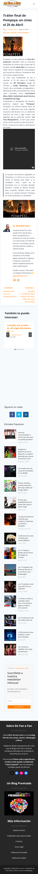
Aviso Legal (19, 847)
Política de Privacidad (19, 852)
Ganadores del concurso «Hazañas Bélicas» (10, 292)
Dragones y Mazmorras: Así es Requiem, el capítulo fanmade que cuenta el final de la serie (25, 454)
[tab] (15, 349)
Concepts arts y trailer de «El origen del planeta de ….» (19, 328)
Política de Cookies (19, 858)
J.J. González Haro (11, 29)
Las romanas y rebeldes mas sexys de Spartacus (25, 649)
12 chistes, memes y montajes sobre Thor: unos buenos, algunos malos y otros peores (25, 603)
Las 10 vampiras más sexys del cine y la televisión (25, 586)
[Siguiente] (30, 334)
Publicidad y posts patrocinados (19, 836)
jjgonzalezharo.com (20, 275)
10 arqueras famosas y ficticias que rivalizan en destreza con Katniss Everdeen (26, 521)
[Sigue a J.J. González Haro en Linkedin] (18, 280)
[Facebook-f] (12, 414)
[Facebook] (16, 773)
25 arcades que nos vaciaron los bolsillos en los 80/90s (25, 470)
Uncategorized (23, 32)
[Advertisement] (19, 381)
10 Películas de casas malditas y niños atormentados (25, 634)
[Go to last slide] (7, 334)
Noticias (6, 32)
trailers (14, 32)
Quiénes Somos (19, 830)
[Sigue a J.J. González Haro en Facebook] (14, 280)
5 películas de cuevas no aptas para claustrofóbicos (25, 538)
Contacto (19, 841)
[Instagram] (26, 414)
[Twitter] (19, 414)
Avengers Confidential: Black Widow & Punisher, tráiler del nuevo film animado (28, 295)
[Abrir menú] (34, 3)
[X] (12, 773)
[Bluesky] (26, 773)
